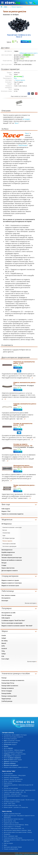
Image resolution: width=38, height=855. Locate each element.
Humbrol (4, 648)
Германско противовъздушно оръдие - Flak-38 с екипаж (19, 799)
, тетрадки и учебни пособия (15, 754)
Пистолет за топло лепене (11, 788)
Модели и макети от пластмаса (12, 583)
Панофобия (7, 834)
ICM (3, 656)
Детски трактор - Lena (10, 821)
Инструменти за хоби (8, 613)
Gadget (4, 638)
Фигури (4, 563)
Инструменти (6, 598)
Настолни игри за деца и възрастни (13, 737)
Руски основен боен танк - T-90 (12, 805)
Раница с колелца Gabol (9, 696)
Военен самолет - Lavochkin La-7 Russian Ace (16, 807)
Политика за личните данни (31, 854)
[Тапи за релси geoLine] (19, 24)
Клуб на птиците (8, 843)
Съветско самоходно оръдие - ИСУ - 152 (15, 792)
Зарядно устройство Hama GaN (12, 813)
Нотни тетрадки (7, 691)
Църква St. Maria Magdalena (11, 777)
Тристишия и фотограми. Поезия (13, 847)
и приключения (11, 761)
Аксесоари (5, 600)
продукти (10, 744)
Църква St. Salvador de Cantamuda (13, 779)
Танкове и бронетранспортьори (12, 557)
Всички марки (31, 661)
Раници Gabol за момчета (10, 685)
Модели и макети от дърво (10, 580)
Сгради (4, 565)
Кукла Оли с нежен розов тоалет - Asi (14, 828)
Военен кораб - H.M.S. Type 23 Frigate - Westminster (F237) (19, 790)
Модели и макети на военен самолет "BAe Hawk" (17, 626)
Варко (5, 845)
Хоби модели (6, 509)
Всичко (12, 757)
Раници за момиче (8, 688)
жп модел (26, 119)
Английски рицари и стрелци (12, 801)
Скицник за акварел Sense (11, 849)
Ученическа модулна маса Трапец (13, 838)
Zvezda (4, 635)
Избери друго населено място (28, 53)
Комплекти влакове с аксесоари (12, 527)
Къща (5, 798)
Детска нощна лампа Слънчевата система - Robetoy (18, 832)
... (9, 7)
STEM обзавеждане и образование (13, 752)
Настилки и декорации (9, 546)
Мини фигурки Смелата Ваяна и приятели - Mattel (17, 830)
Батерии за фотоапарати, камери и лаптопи (16, 767)
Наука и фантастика (8, 568)
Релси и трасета (16, 7)
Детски (8, 748)
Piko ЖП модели (7, 615)
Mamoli (4, 643)
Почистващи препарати (10, 738)
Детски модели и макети (10, 570)
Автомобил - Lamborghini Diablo (12, 794)
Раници (4, 678)
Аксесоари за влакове (9, 543)
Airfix (3, 646)
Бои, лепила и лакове (8, 595)
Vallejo (4, 654)
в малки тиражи (13, 759)
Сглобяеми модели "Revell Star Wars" (13, 620)
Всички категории (30, 603)
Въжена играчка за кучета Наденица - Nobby (16, 824)
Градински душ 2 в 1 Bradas (11, 822)
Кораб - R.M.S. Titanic (9, 803)
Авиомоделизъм (7, 550)
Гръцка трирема (8, 773)
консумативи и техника (12, 740)
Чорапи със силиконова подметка (12, 514)
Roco (15, 78)
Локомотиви (6, 533)
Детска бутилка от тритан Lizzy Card (13, 819)
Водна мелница (8, 783)
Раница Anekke (6, 693)
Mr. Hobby (5, 641)
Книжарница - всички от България (15, 735)
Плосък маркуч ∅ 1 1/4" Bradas (12, 826)
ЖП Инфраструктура (9, 538)
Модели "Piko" (6, 511)
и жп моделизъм (12, 756)
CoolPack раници (7, 701)
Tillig (3, 651)
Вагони (5, 530)
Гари (4, 535)
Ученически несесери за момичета (13, 680)
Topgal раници (6, 698)
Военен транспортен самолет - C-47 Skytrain (16, 796)
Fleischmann (23, 145)
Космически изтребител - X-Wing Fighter (15, 775)
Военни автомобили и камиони (12, 560)
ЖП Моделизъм (7, 524)
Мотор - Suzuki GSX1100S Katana (12, 781)
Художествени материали (11, 742)
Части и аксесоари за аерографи (12, 623)
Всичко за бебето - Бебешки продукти (14, 750)
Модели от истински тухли (10, 585)
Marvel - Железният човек (11, 836)
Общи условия (18, 854)
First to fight (5, 659)
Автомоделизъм (7, 555)
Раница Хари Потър (8, 683)
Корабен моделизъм (8, 552)
